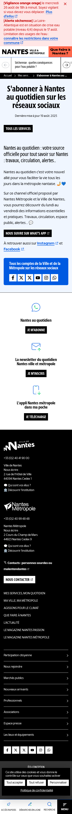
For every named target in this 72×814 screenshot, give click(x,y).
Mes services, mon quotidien (24, 75)
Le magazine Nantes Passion (24, 630)
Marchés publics (14, 678)
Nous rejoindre (13, 666)
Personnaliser (58, 782)
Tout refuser (36, 782)
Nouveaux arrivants (16, 689)
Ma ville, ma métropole (21, 600)
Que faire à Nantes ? (60, 51)
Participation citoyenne (18, 655)
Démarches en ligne (29, 810)
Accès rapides (8, 810)
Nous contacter (18, 580)
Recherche (49, 810)
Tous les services (18, 129)
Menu (64, 809)
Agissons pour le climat (21, 608)
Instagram (45, 243)
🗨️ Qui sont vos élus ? (17, 485)
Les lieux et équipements (19, 735)
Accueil (8, 75)
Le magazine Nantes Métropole (26, 637)
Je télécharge (36, 417)
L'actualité (11, 622)
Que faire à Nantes (17, 615)
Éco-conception (36, 767)
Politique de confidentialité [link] (36, 790)
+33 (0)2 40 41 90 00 (16, 458)
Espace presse (12, 723)
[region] (36, 65)
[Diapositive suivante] (66, 65)
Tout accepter (14, 782)
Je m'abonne (36, 330)
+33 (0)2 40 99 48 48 (17, 518)
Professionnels (13, 700)
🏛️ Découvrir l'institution (19, 490)
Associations (11, 712)
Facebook (12, 249)
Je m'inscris (36, 374)
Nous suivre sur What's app (26, 234)
